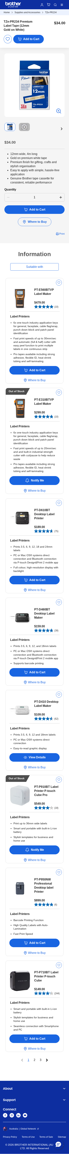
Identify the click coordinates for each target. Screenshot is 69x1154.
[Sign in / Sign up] (42, 5)
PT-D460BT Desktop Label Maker (44, 613)
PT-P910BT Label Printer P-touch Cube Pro (46, 791)
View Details (37, 757)
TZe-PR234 (51, 12)
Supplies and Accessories (27, 12)
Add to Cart (31, 39)
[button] (62, 129)
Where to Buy (37, 221)
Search (55, 5)
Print (62, 233)
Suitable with (34, 266)
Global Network (28, 1128)
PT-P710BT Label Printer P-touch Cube (46, 976)
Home (7, 12)
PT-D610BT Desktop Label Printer (44, 514)
